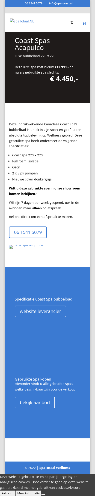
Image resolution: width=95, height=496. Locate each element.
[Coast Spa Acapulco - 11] (26, 248)
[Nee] (43, 494)
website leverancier (40, 311)
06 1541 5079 (33, 3)
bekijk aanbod (35, 402)
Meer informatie (28, 493)
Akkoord (8, 493)
